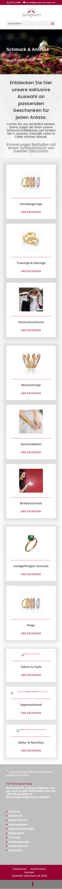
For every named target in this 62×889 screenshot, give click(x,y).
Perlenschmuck (18, 846)
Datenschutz (38, 869)
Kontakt (29, 872)
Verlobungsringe (18, 842)
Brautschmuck (17, 820)
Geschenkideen (18, 824)
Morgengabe (16, 833)
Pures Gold (15, 815)
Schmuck (14, 811)
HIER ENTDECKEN (31, 212)
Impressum (20, 869)
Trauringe (14, 837)
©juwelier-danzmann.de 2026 (29, 875)
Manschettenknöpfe (21, 829)
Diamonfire (15, 850)
